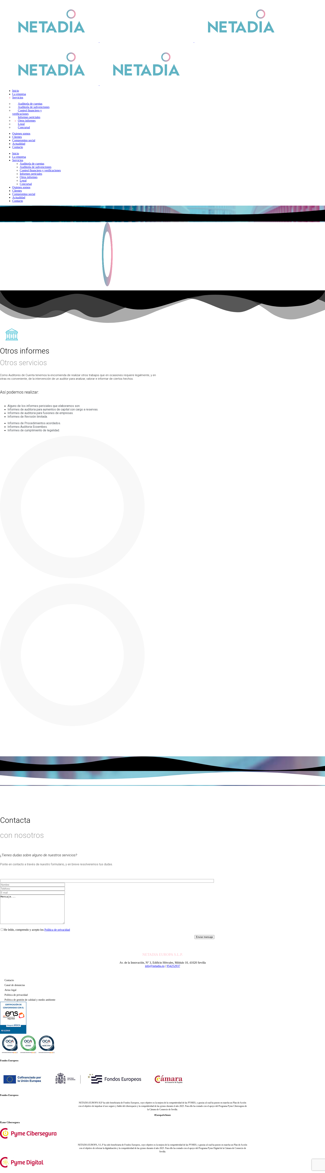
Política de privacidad (57, 929)
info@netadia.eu (155, 966)
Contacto (9, 980)
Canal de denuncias (15, 985)
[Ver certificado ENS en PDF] (13, 1032)
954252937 (173, 966)
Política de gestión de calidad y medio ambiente (30, 999)
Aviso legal (10, 990)
